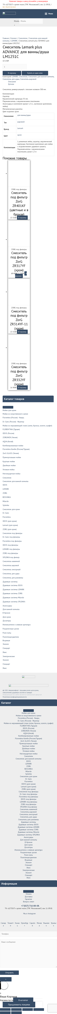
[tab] (31, 81)
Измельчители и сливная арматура (16, 624)
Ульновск (46, 924)
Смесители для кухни (11, 509)
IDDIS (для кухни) (10, 521)
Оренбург (24, 924)
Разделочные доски (11, 629)
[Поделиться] (16, 1009)
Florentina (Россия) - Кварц (13, 417)
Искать (16, 21)
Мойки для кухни (9, 410)
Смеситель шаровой (11, 565)
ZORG (5, 493)
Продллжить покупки (19, 1004)
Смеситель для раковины (13, 577)
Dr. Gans (6, 513)
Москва (39, 924)
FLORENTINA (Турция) (11, 429)
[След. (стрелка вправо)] (16, 1012)
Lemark (20, 128)
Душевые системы (10, 581)
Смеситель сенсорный (11, 569)
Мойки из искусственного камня (15, 414)
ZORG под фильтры (10, 553)
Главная (6, 38)
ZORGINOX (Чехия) (10, 437)
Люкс (5, 652)
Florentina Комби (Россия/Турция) (16, 449)
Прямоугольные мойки (12, 457)
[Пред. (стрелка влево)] (5, 1012)
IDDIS (5, 485)
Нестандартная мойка (11, 473)
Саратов (32, 924)
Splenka (6, 505)
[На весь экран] (27, 1009)
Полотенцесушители (11, 637)
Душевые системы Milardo (13, 597)
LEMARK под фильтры (11, 549)
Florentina (7, 517)
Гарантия (28, 899)
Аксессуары (7, 606)
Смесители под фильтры (12, 533)
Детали (11, 84)
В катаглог (23, 1000)
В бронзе (6, 613)
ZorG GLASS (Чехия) (11, 453)
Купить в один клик (35, 73)
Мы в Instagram (29, 913)
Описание (12, 81)
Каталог (14, 38)
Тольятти (10, 924)
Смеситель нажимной (11, 561)
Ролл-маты (7, 633)
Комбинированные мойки (13, 445)
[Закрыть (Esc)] (5, 1009)
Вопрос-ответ (28, 901)
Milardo (6, 501)
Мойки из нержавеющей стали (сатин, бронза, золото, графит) (27, 425)
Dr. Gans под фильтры (11, 537)
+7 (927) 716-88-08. (30, 905)
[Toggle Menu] (8, 407)
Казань (17, 924)
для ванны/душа (24, 115)
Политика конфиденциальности (15, 697)
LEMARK (6, 489)
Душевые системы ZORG (12, 593)
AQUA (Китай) (8, 441)
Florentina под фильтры (12, 541)
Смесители (7, 478)
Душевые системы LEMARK (13, 589)
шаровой (21, 122)
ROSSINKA (7, 497)
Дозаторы (7, 620)
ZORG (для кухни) (10, 529)
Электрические (9, 656)
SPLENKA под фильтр (11, 557)
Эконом (6, 644)
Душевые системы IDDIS (13, 585)
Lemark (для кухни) (10, 525)
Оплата (28, 894)
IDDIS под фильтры (10, 545)
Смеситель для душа (11, 573)
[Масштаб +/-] (38, 1009)
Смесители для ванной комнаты (15, 481)
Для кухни (7, 617)
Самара (3, 924)
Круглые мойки (9, 461)
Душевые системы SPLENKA (14, 601)
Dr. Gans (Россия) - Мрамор (13, 421)
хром (19, 135)
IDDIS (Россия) (8, 433)
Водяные (6, 640)
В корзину (12, 73)
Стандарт (6, 648)
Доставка (28, 896)
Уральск (53, 924)
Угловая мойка (8, 469)
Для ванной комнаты (11, 609)
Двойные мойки (9, 465)
